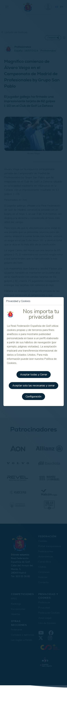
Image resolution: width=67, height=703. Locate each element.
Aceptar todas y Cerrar (33, 374)
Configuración (33, 396)
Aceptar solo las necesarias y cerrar (33, 385)
